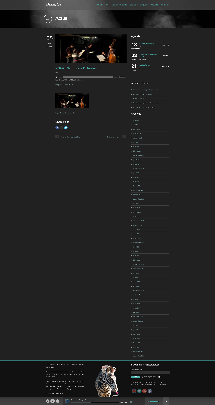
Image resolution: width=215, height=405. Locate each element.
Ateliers (154, 5)
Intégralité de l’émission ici (64, 85)
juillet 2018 (136, 273)
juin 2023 (136, 177)
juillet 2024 (136, 160)
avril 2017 (136, 304)
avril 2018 (136, 282)
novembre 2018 (138, 264)
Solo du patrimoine (146, 43)
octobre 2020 (137, 225)
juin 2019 (136, 251)
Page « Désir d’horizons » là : (65, 113)
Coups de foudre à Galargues (143, 94)
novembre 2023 (138, 168)
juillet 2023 (136, 173)
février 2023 (137, 186)
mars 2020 (136, 234)
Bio (107, 5)
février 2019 (137, 260)
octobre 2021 (137, 216)
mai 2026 (136, 125)
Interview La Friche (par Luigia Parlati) (145, 90)
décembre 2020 (138, 221)
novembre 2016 (138, 317)
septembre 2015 (138, 356)
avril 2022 (136, 208)
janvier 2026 (137, 134)
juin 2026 (136, 120)
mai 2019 (136, 256)
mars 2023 (136, 182)
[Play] (57, 77)
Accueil (99, 5)
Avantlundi (51, 393)
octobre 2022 (137, 195)
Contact (165, 5)
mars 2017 (136, 308)
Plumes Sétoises (139, 98)
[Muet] (119, 77)
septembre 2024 (138, 155)
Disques (143, 5)
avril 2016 (136, 334)
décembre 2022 (138, 190)
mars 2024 (136, 164)
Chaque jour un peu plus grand (143, 107)
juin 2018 (136, 277)
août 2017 (136, 295)
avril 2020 (136, 229)
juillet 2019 (136, 247)
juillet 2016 (136, 325)
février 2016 (137, 343)
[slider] (123, 76)
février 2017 (137, 312)
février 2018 (137, 286)
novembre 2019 (138, 238)
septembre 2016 (138, 321)
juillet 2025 (136, 142)
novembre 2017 (138, 291)
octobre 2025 (137, 138)
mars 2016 (136, 338)
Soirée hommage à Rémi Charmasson (146, 103)
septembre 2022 (138, 199)
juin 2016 (136, 330)
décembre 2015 (138, 352)
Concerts (58, 73)
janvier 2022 (137, 212)
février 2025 (137, 151)
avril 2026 (136, 129)
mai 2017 (136, 299)
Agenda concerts (119, 5)
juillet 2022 (136, 203)
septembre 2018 (138, 269)
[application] (91, 77)
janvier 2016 (137, 347)
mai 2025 (136, 147)
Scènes (133, 5)
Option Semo (144, 65)
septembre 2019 (138, 243)
